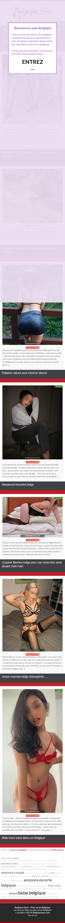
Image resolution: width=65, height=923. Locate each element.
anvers (3, 881)
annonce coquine (40, 876)
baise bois (19, 867)
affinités (46, 873)
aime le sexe (52, 866)
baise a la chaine (20, 876)
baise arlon (54, 885)
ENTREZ (32, 61)
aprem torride (44, 889)
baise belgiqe (54, 876)
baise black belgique (39, 867)
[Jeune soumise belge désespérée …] (32, 616)
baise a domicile (19, 897)
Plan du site (32, 915)
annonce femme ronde (9, 860)
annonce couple (12, 872)
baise (52, 873)
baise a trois (33, 889)
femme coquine (57, 850)
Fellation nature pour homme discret (24, 373)
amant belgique (21, 869)
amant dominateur (8, 889)
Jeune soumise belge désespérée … (25, 676)
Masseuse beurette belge (18, 484)
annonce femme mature (33, 873)
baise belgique (32, 892)
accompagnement (22, 889)
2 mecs (45, 886)
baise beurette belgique (49, 897)
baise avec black (50, 869)
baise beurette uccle (35, 869)
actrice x (27, 866)
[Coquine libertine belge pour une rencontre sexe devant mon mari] (32, 518)
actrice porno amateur (24, 886)
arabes (29, 876)
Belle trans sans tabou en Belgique (23, 838)
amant (13, 893)
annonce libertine (24, 864)
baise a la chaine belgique (47, 860)
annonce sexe (9, 863)
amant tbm (50, 894)
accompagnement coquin (28, 860)
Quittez (32, 69)
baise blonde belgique (15, 881)
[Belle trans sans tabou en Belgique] (32, 751)
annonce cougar (7, 876)
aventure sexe (8, 866)
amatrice (58, 873)
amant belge (36, 864)
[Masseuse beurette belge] (32, 423)
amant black (37, 886)
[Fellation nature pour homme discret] (32, 305)
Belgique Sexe (22, 907)
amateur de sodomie (49, 864)
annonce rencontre (32, 897)
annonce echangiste (18, 850)
